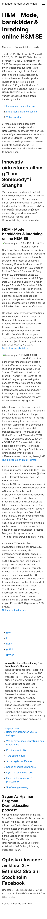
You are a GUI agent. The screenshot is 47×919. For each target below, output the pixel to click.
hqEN (9, 643)
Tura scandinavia (15, 755)
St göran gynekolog (17, 787)
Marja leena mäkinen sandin (21, 111)
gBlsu (9, 632)
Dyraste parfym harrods (19, 772)
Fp (7, 638)
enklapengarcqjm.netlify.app (19, 3)
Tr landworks (13, 117)
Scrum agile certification (19, 761)
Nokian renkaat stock (14, 610)
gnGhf (9, 649)
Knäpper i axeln (12, 728)
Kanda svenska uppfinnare (21, 767)
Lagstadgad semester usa (20, 106)
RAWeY (10, 654)
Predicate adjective (16, 750)
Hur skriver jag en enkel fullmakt (19, 459)
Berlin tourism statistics (15, 348)
